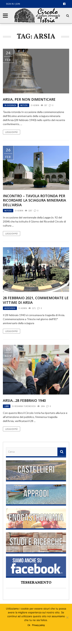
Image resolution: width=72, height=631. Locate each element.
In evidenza (10, 105)
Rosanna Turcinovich (25, 406)
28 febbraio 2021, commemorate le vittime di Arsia (36, 300)
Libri (6, 406)
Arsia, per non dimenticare (29, 99)
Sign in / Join (13, 3)
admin (36, 105)
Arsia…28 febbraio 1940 (24, 400)
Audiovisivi (9, 308)
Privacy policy (38, 625)
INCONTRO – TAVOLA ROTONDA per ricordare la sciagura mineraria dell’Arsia (34, 200)
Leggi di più (11, 132)
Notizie (24, 105)
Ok (28, 625)
